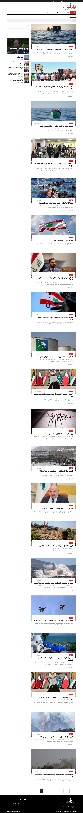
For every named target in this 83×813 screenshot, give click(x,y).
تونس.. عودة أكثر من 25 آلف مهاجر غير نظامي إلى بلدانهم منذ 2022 (54, 88)
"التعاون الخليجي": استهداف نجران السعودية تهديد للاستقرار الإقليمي (53, 395)
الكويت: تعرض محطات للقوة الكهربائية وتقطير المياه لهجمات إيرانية (54, 775)
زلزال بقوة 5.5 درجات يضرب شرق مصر (61, 434)
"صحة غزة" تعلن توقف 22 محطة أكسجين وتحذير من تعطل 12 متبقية (53, 165)
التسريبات (61, 1)
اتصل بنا (57, 811)
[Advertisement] (29, 7)
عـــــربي (65, 20)
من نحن (71, 811)
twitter (35, 46)
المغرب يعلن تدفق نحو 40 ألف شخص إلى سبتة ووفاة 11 (56, 471)
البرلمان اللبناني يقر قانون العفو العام (61, 241)
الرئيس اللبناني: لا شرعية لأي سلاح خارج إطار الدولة (57, 508)
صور (33, 13)
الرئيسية (73, 13)
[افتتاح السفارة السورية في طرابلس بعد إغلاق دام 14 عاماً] (26, 71)
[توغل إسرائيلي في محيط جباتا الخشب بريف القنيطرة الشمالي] (26, 60)
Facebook (39, 46)
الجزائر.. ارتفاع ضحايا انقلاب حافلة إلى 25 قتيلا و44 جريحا (55, 546)
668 (61, 790)
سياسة (61, 13)
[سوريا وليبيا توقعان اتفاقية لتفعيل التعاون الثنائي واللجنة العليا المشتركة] (26, 65)
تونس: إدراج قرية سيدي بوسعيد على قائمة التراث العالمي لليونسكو (55, 659)
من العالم (42, 13)
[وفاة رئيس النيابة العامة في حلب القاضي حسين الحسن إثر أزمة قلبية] (18, 53)
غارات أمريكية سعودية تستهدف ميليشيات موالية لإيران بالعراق (53, 621)
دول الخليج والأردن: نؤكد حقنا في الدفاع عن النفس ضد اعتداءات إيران (56, 699)
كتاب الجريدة (67, 13)
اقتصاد (57, 1)
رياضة (52, 13)
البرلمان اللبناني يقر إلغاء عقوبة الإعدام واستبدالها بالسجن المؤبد (55, 318)
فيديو (37, 13)
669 (65, 790)
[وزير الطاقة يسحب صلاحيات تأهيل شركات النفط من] (26, 83)
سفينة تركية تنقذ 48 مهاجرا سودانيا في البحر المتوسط (56, 203)
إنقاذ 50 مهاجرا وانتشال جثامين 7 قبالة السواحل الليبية (56, 126)
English (53, 1)
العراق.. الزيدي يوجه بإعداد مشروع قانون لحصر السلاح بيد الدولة (55, 279)
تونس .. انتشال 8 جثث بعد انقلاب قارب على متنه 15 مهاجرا (55, 49)
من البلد (47, 13)
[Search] (8, 29)
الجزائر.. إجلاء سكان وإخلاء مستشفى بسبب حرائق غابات (56, 737)
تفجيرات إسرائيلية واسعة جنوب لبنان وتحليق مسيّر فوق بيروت (53, 583)
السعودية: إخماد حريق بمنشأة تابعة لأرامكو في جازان (56, 357)
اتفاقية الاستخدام (66, 811)
